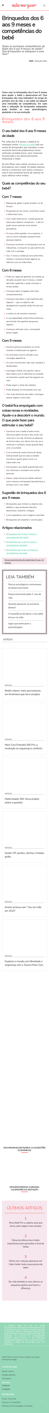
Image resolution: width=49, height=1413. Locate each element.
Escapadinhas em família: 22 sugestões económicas (24, 1149)
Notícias (8, 685)
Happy (14, 1360)
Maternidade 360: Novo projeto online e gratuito (22, 800)
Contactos (6, 1378)
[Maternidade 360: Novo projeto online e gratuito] (24, 773)
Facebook (6, 1385)
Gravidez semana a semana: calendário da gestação (24, 1188)
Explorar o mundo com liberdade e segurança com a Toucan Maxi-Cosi (24, 963)
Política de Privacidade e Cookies (17, 1406)
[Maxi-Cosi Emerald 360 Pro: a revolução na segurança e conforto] (24, 719)
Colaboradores (9, 1375)
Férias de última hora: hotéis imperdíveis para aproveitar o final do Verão (25, 1243)
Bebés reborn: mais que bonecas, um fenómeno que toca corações (23, 692)
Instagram (6, 1389)
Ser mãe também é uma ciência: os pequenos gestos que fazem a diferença (25, 1285)
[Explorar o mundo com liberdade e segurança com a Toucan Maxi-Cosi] (24, 935)
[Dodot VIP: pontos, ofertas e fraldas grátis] (24, 827)
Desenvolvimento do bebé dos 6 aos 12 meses (24, 561)
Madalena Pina (40, 61)
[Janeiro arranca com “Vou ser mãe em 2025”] (24, 881)
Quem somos (8, 1371)
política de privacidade (25, 1342)
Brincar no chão (27, 144)
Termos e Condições (11, 1402)
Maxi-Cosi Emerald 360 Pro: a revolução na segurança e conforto (23, 746)
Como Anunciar (9, 1399)
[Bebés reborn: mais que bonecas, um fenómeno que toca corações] (24, 665)
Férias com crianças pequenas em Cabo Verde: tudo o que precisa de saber (25, 1264)
